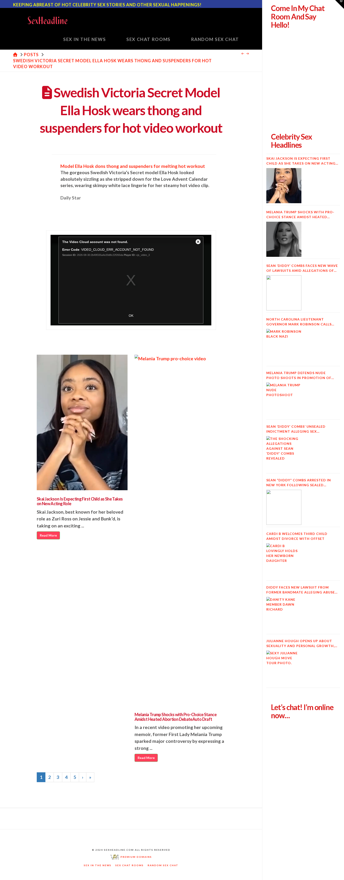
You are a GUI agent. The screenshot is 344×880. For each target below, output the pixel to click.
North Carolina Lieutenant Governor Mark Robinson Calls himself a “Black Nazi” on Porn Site (302, 322)
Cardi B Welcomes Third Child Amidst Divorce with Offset (296, 536)
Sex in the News (97, 865)
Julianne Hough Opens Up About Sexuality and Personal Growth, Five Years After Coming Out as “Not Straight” (300, 643)
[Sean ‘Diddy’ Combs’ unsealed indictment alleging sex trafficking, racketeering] (283, 453)
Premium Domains (135, 856)
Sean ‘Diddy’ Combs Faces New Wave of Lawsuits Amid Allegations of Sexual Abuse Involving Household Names (302, 268)
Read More (48, 535)
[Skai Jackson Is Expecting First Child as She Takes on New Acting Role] (283, 185)
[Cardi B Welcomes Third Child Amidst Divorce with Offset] (283, 560)
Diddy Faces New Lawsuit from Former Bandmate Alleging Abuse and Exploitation (300, 590)
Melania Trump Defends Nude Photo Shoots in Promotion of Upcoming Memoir (298, 375)
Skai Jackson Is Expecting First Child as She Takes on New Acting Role (80, 501)
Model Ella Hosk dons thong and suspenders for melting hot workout (132, 166)
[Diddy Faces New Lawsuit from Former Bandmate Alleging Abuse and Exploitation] (283, 614)
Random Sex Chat (163, 865)
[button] (339, 4)
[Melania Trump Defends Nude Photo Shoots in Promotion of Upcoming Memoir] (283, 400)
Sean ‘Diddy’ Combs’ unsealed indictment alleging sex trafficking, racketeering (296, 429)
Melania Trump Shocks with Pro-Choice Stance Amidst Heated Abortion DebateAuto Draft (175, 717)
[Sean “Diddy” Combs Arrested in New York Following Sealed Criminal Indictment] (283, 507)
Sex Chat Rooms (129, 865)
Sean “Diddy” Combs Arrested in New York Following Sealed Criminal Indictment (298, 482)
